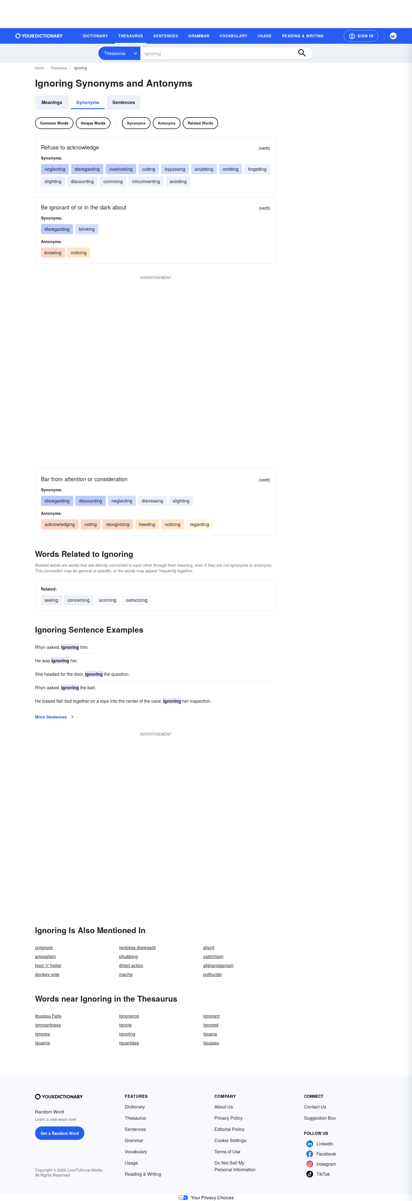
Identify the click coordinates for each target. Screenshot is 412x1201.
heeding (147, 524)
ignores (42, 1034)
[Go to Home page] (39, 35)
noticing (79, 252)
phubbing (128, 956)
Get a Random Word (60, 1133)
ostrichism (213, 956)
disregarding (87, 169)
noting (90, 524)
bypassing (175, 169)
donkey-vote (47, 974)
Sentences (123, 102)
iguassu (211, 1042)
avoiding (178, 181)
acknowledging (60, 524)
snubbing (204, 169)
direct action (131, 965)
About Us (223, 1106)
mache (126, 974)
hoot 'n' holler (48, 965)
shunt (208, 947)
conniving (113, 181)
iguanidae (129, 1042)
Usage (131, 1162)
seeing (51, 600)
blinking (87, 229)
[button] (361, 36)
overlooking (121, 169)
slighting (53, 181)
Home (39, 67)
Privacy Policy (228, 1118)
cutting (148, 169)
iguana (210, 1034)
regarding (199, 524)
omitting (231, 169)
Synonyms (87, 102)
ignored (210, 1025)
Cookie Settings (230, 1140)
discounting (82, 181)
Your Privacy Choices (212, 1197)
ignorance (129, 1016)
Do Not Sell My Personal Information (235, 1166)
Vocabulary (136, 1151)
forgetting (257, 169)
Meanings (51, 102)
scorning (107, 600)
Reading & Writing (143, 1174)
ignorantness (48, 1025)
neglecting (55, 169)
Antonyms (166, 123)
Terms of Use (227, 1151)
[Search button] (304, 53)
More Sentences (51, 717)
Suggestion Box (320, 1118)
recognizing (117, 524)
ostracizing (136, 600)
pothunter (212, 974)
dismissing (152, 500)
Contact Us (315, 1106)
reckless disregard (137, 947)
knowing (53, 252)
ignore (125, 1025)
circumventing (146, 181)
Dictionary (135, 1106)
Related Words (200, 123)
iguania (42, 1042)
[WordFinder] (393, 36)
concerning (79, 600)
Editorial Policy (229, 1129)
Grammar (134, 1140)
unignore (44, 947)
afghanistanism (218, 965)
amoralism (45, 956)
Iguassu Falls (48, 1016)
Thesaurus (114, 53)
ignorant (211, 1016)
